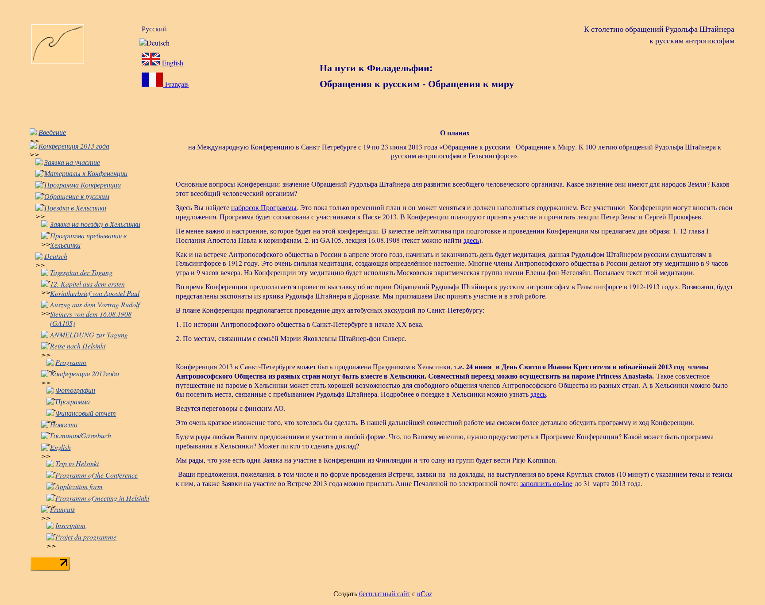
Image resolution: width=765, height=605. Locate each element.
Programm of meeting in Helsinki (102, 497)
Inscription (70, 525)
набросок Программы (264, 207)
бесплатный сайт (384, 593)
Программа (72, 401)
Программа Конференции (82, 184)
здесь (471, 240)
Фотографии (75, 389)
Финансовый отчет (85, 412)
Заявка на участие (72, 162)
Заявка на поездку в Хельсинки (95, 224)
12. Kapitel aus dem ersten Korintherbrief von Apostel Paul (94, 288)
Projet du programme (85, 536)
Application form (79, 486)
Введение (52, 132)
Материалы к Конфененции (86, 173)
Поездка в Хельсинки (75, 207)
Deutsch (55, 255)
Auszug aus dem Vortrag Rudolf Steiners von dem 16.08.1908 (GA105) (94, 314)
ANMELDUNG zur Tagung (89, 334)
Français (176, 83)
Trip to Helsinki (77, 463)
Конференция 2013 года (74, 145)
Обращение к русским (76, 196)
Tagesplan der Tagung (81, 272)
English (171, 62)
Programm (70, 362)
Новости (63, 424)
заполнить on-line (546, 483)
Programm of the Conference (96, 474)
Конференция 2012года (84, 373)
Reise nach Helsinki (77, 345)
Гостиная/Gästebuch (80, 435)
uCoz (424, 593)
